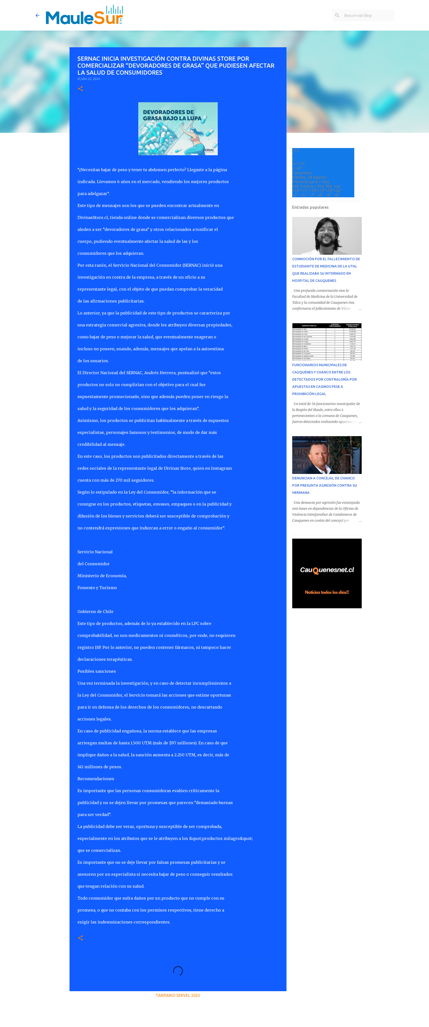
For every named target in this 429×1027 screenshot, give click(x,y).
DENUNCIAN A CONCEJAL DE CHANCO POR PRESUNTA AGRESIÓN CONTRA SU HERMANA (324, 485)
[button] (80, 89)
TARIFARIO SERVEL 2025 (178, 995)
